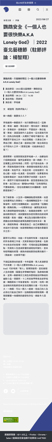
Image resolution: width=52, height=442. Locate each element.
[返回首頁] (6, 9)
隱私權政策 (8, 411)
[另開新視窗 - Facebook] (5, 391)
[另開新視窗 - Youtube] (12, 391)
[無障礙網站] (10, 420)
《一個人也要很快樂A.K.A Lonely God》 (22, 92)
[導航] (47, 10)
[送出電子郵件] (42, 330)
